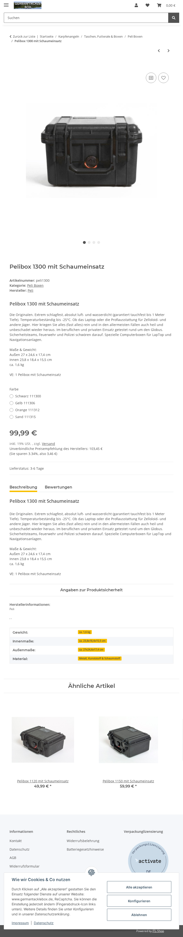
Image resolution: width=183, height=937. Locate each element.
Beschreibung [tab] (23, 487)
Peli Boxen (35, 285)
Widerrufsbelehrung (83, 840)
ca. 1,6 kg (84, 632)
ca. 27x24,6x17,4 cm (91, 649)
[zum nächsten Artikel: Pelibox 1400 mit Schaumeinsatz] (168, 50)
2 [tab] (89, 242)
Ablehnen (139, 915)
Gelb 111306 (25, 403)
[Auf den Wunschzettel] (163, 78)
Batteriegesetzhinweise (85, 849)
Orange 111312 (27, 410)
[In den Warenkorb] (13, 66)
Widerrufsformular (25, 866)
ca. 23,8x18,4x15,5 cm (92, 640)
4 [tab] (98, 242)
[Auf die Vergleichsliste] (151, 78)
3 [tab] (93, 242)
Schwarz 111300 (28, 396)
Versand (48, 443)
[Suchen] (173, 18)
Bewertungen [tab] (58, 487)
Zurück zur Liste (24, 36)
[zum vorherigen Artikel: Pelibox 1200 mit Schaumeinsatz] (159, 50)
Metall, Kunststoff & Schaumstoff (99, 658)
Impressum (20, 923)
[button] (136, 5)
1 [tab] (84, 242)
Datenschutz (44, 923)
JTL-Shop (158, 931)
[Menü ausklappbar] (6, 3)
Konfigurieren (139, 901)
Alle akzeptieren (139, 887)
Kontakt (16, 840)
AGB (13, 857)
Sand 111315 (25, 416)
